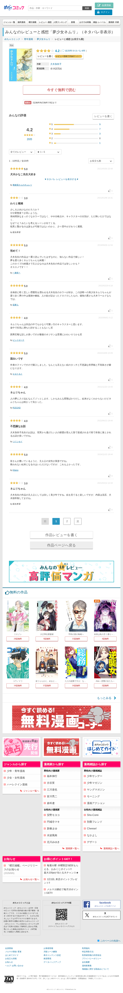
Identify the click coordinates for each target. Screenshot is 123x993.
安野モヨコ (53, 815)
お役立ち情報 (11, 958)
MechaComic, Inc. (71, 989)
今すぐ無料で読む (61, 90)
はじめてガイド (12, 955)
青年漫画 (28, 39)
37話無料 (47, 685)
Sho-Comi (92, 815)
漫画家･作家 (113, 22)
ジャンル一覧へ (31, 791)
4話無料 (105, 639)
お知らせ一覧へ (31, 879)
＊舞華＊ (16, 273)
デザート (92, 842)
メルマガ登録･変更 (13, 952)
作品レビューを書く (61, 535)
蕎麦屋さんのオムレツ (22, 185)
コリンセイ (17, 441)
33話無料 (76, 639)
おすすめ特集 (85, 22)
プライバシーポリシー (91, 958)
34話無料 (18, 685)
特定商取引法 (88, 952)
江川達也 (52, 789)
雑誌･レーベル (99, 22)
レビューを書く (103, 116)
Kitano (15, 470)
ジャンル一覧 (9, 22)
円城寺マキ (53, 821)
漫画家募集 (87, 966)
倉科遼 (51, 803)
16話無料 (76, 685)
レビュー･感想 (45, 22)
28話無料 (18, 639)
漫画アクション (96, 803)
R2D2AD (17, 408)
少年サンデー (94, 776)
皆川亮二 (52, 796)
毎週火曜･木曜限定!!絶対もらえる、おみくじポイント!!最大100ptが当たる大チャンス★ (61, 869)
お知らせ (9, 962)
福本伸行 (52, 776)
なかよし (92, 835)
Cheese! (92, 828)
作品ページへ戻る (61, 545)
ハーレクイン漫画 (17, 784)
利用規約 (86, 948)
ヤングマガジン (96, 789)
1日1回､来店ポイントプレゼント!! (60, 881)
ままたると (17, 374)
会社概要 (86, 962)
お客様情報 (48, 948)
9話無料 (46, 639)
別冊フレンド (94, 821)
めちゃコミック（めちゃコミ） (56, 989)
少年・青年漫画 (16, 771)
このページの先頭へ (110, 940)
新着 (73, 22)
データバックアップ (52, 962)
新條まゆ (52, 828)
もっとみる (104, 698)
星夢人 (16, 305)
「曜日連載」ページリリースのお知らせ (21, 869)
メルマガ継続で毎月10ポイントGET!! (61, 891)
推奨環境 (47, 958)
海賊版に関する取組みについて (95, 969)
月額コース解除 (50, 952)
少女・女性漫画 (16, 777)
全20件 (68, 50)
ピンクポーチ (18, 340)
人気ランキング (60, 22)
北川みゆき (53, 842)
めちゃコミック (12, 39)
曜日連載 (32, 22)
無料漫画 (21, 22)
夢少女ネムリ (43, 39)
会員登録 (9, 948)
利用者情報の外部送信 (91, 955)
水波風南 (52, 835)
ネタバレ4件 (79, 50)
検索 (87, 8)
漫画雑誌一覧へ (111, 848)
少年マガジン (94, 782)
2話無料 (105, 685)
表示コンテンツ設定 (52, 955)
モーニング (93, 796)
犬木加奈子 (56, 64)
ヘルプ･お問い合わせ (14, 966)
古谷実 (51, 782)
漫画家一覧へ (72, 848)
